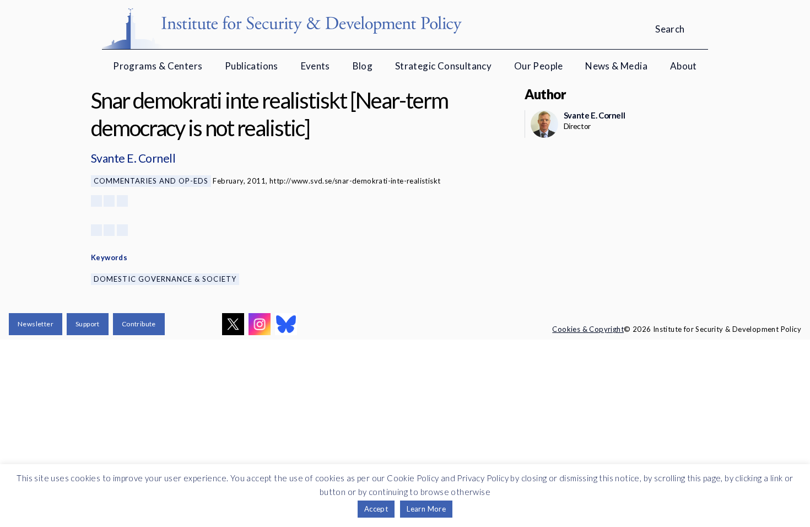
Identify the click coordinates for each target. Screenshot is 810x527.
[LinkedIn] (122, 201)
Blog (363, 66)
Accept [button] (376, 508)
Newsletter (35, 324)
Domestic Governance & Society (165, 279)
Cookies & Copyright (588, 329)
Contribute (139, 324)
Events (315, 66)
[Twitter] (109, 201)
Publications (251, 66)
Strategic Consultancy (443, 66)
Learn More (426, 508)
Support (87, 324)
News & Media (616, 66)
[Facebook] (96, 201)
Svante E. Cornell (133, 158)
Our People (538, 66)
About (683, 66)
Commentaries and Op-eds (151, 180)
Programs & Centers (157, 66)
